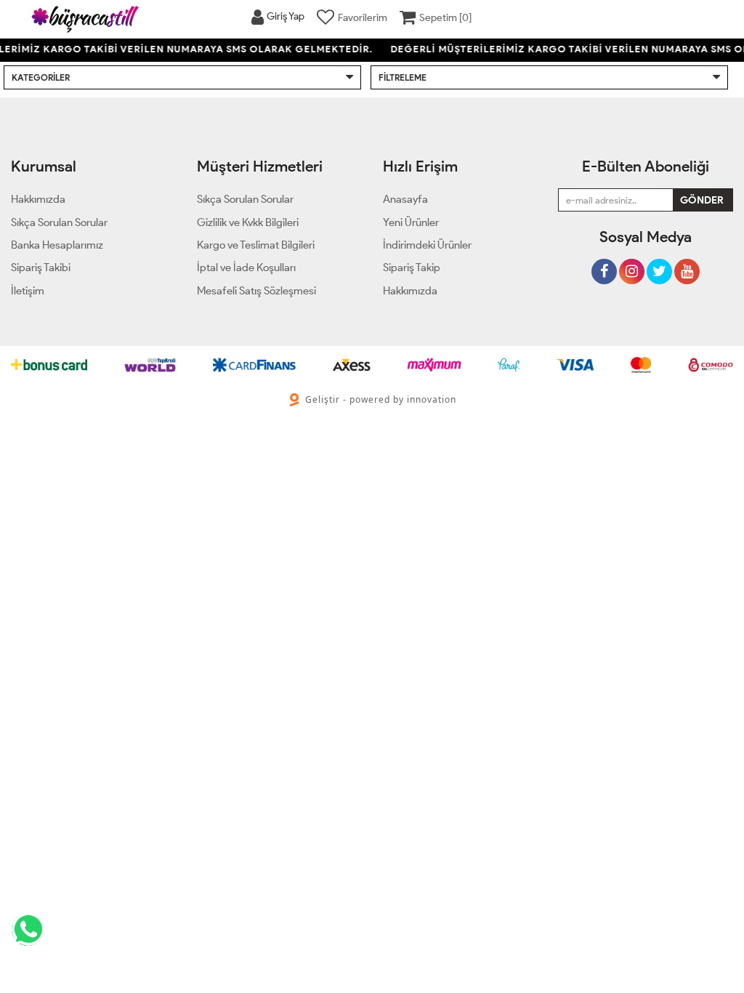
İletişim (27, 290)
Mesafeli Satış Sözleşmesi (256, 290)
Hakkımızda (410, 290)
